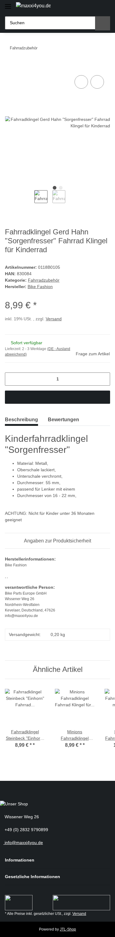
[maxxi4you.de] (33, 6)
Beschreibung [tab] (21, 419)
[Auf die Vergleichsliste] (81, 82)
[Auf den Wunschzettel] (97, 82)
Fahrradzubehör (43, 280)
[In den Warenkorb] (10, 67)
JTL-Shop (68, 929)
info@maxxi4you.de (23, 842)
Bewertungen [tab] (63, 419)
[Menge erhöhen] (103, 379)
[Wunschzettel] (93, 7)
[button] (83, 7)
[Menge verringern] (11, 379)
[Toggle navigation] (8, 4)
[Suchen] (102, 23)
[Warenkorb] (104, 7)
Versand (54, 318)
